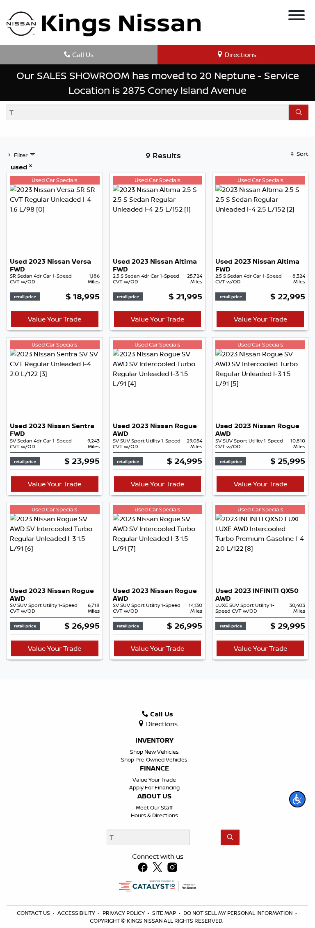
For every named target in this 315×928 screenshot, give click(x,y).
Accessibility (76, 913)
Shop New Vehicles (154, 751)
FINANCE (154, 768)
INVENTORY (154, 740)
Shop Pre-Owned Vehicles (154, 759)
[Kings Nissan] (104, 24)
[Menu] (296, 16)
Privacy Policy (124, 913)
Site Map (164, 913)
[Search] (298, 112)
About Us (154, 796)
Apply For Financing (154, 787)
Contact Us (34, 913)
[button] (297, 799)
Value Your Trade (54, 319)
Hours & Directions (154, 815)
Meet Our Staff (154, 807)
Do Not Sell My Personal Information (238, 913)
